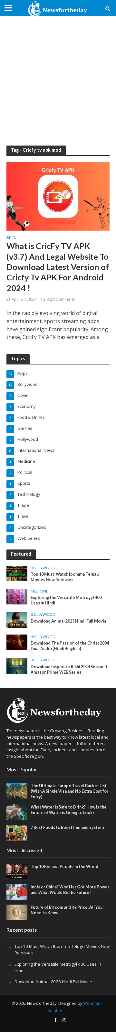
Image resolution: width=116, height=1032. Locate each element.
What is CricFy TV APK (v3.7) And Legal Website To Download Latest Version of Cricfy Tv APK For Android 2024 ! (57, 266)
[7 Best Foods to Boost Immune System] (16, 832)
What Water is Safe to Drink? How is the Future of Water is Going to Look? (69, 810)
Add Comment (60, 299)
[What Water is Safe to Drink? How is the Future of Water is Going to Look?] (16, 812)
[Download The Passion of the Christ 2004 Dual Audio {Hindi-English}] (16, 642)
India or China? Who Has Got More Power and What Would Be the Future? (70, 890)
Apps (11, 237)
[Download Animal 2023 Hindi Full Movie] (16, 620)
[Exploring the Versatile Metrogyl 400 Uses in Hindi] (16, 596)
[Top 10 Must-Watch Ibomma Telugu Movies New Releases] (16, 573)
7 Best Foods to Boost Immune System (67, 827)
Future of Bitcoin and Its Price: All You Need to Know (66, 910)
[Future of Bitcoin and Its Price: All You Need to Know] (16, 912)
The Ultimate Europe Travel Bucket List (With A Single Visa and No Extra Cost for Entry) (69, 791)
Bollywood (43, 568)
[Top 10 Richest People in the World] (16, 871)
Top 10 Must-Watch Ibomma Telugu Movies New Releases (65, 577)
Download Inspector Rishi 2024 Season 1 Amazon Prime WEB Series (69, 669)
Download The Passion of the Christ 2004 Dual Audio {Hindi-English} (70, 646)
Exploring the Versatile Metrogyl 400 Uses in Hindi (66, 600)
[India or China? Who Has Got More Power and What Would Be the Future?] (16, 892)
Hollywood (43, 637)
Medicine (39, 591)
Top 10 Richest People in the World (64, 866)
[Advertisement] (58, 81)
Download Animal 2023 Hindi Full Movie (69, 621)
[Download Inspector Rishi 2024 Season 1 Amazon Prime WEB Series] (16, 665)
